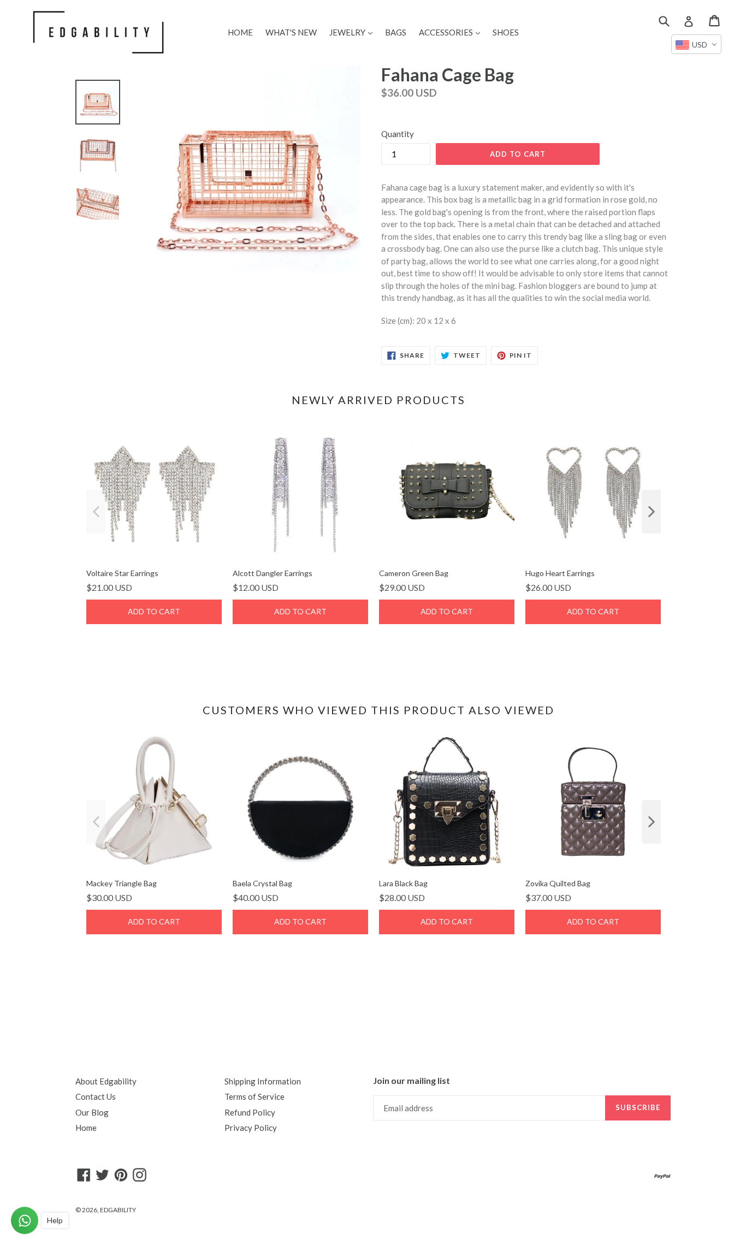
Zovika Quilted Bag (557, 883)
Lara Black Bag (403, 883)
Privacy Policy (250, 1128)
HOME (240, 32)
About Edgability (106, 1081)
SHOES (506, 32)
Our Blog (92, 1112)
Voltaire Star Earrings (122, 573)
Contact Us (95, 1096)
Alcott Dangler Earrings (272, 573)
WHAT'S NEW (291, 32)
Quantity (397, 134)
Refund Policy (249, 1112)
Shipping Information (262, 1081)
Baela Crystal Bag (262, 883)
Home (86, 1128)
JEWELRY (353, 32)
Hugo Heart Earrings (560, 573)
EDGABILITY (118, 1210)
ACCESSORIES (452, 32)
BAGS (395, 32)
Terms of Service (254, 1096)
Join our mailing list (411, 1080)
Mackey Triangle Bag (121, 883)
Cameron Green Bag (413, 573)
